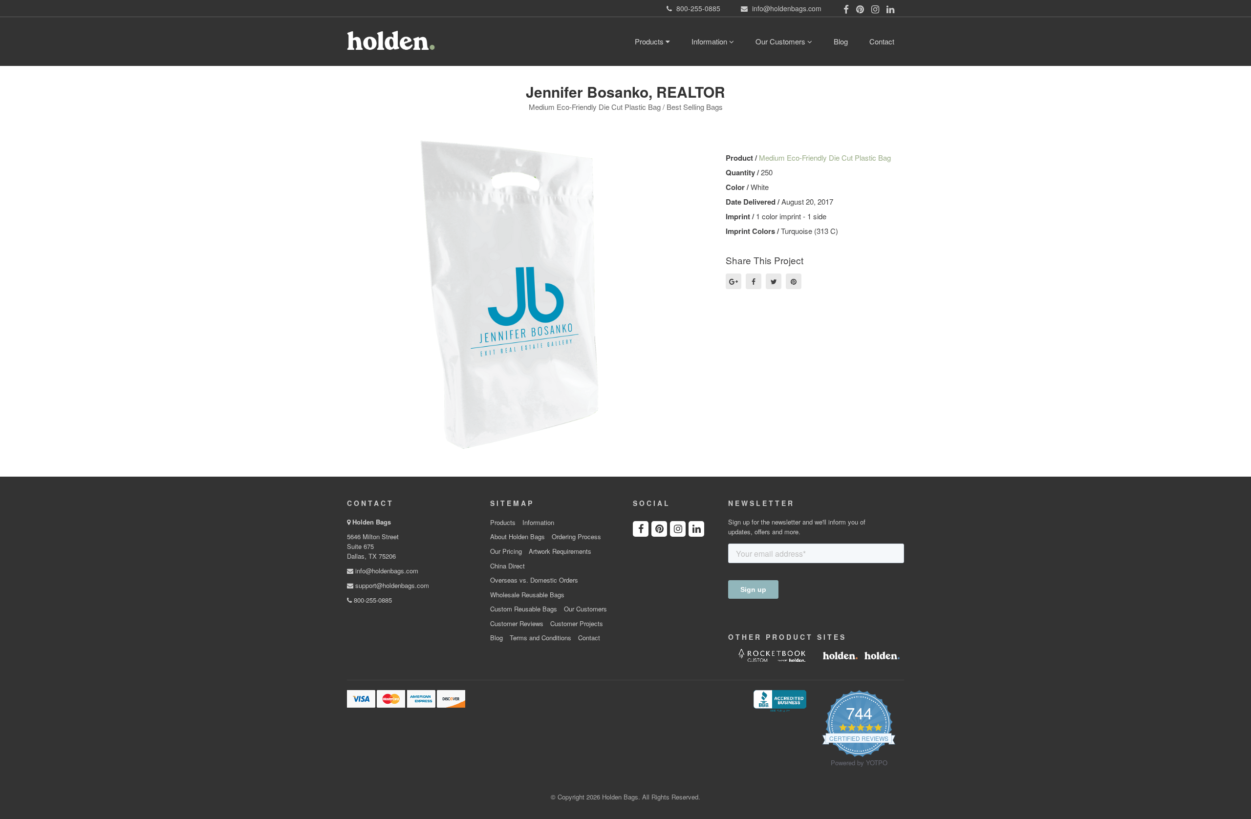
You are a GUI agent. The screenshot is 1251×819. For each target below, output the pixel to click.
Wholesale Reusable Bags (527, 594)
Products (650, 41)
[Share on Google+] (733, 281)
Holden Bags (371, 521)
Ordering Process (576, 536)
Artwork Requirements (560, 551)
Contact (881, 41)
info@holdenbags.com (385, 570)
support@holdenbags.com (391, 585)
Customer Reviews (516, 623)
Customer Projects (576, 623)
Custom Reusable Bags (523, 609)
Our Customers (781, 41)
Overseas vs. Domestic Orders (534, 580)
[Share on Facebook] (753, 281)
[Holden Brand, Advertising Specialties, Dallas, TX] (780, 700)
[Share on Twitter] (773, 281)
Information (710, 41)
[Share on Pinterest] (793, 281)
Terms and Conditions (540, 637)
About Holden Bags (517, 536)
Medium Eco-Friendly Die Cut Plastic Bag (825, 157)
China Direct (507, 566)
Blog (841, 41)
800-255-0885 (372, 600)
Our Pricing (506, 551)
